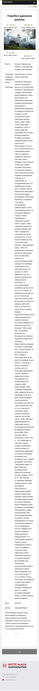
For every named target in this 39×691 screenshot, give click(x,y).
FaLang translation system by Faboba (11, 643)
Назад (11, 25)
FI (32, 7)
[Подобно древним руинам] (20, 49)
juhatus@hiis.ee (10, 680)
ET (30, 7)
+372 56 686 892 (10, 677)
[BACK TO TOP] (19, 652)
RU (35, 7)
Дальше (27, 25)
